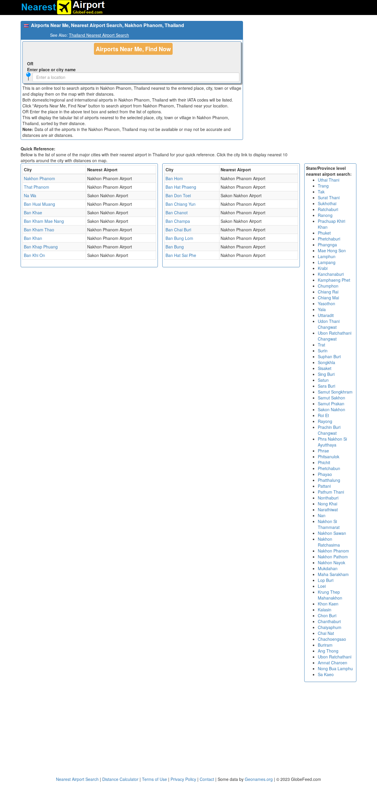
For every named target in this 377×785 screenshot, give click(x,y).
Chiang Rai (328, 292)
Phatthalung (329, 480)
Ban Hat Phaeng (181, 187)
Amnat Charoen (332, 662)
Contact (207, 779)
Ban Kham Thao (39, 230)
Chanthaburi (329, 621)
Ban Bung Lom (179, 238)
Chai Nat (326, 633)
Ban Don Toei (178, 195)
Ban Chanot (177, 212)
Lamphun (326, 256)
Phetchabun (329, 468)
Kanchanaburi (331, 274)
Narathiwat (328, 509)
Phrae (323, 451)
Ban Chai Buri (178, 230)
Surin (323, 351)
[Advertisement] (301, 62)
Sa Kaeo (326, 674)
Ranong (325, 215)
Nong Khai (327, 504)
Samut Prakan (331, 403)
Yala (322, 309)
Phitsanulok (328, 456)
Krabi (323, 268)
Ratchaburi (328, 209)
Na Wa (30, 195)
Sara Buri (326, 386)
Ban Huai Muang (39, 204)
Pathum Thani (331, 492)
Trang (323, 186)
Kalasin (324, 610)
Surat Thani (329, 197)
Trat (321, 345)
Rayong (325, 421)
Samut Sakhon (331, 398)
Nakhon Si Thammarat (329, 524)
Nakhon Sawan (332, 533)
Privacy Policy (184, 779)
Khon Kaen (328, 604)
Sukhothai (327, 203)
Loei (322, 586)
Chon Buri (327, 615)
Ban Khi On (34, 255)
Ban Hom (174, 178)
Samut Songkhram (335, 392)
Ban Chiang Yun (181, 204)
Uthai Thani (328, 180)
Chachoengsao (332, 639)
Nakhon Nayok (331, 562)
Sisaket (324, 368)
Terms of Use (155, 779)
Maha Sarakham (333, 574)
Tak (321, 192)
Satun (323, 380)
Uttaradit (326, 315)
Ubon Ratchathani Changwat (334, 336)
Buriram (325, 645)
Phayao (325, 474)
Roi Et (323, 415)
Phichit (324, 462)
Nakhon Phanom (39, 178)
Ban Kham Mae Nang (44, 221)
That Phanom (36, 187)
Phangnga (327, 245)
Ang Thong (328, 651)
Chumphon (328, 286)
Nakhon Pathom (333, 557)
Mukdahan (328, 568)
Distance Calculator (120, 779)
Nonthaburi (328, 498)
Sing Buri (326, 374)
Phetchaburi (329, 239)
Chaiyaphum (329, 627)
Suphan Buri (329, 356)
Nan (321, 515)
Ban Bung (175, 247)
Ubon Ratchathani (334, 657)
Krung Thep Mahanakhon (330, 595)
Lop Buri (325, 580)
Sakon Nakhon (331, 409)
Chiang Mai (328, 298)
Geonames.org (259, 779)
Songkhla (326, 362)
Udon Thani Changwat (329, 324)
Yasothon (326, 303)
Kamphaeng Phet (334, 280)
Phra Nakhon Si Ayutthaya (332, 442)
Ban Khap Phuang (41, 247)
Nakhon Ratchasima (329, 542)
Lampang (326, 262)
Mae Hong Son (332, 250)
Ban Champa (178, 221)
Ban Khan (33, 238)
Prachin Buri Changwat (329, 430)
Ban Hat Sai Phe (181, 255)
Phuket (324, 233)
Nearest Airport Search (77, 779)
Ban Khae (33, 212)
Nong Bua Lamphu (335, 668)
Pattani (324, 486)
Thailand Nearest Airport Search (99, 35)
